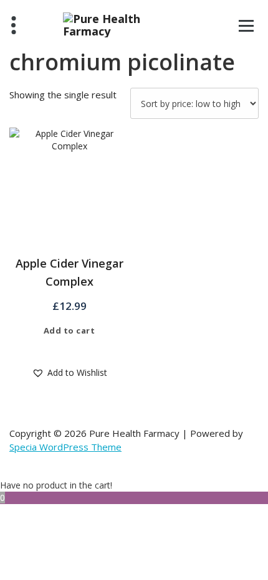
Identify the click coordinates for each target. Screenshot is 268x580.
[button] (69, 373)
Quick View (78, 348)
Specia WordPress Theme (65, 447)
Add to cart (69, 330)
